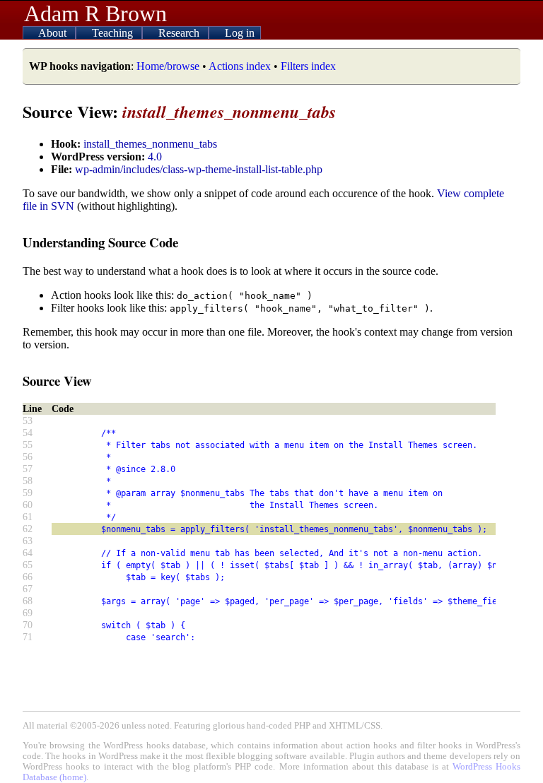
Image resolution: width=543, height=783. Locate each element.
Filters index (308, 66)
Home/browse (167, 66)
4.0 (155, 157)
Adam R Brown (95, 13)
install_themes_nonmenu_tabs (150, 144)
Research (180, 33)
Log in (240, 33)
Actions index (240, 66)
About (53, 33)
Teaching (114, 33)
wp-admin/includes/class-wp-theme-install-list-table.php (198, 169)
